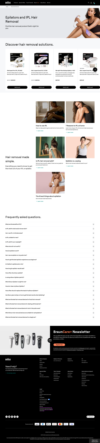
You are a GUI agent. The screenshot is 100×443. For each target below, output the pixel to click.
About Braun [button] (43, 2)
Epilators (70, 359)
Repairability (70, 376)
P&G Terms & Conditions (71, 350)
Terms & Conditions (43, 401)
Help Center (84, 376)
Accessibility (42, 397)
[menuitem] (16, 3)
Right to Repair (42, 404)
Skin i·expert (84, 360)
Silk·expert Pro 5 (85, 362)
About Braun (70, 373)
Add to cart (17, 87)
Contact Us (84, 378)
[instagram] (6, 417)
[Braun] (8, 2)
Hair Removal (56, 380)
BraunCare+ (84, 373)
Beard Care (56, 375)
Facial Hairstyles (57, 376)
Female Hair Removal (15, 6)
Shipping (83, 383)
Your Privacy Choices (43, 399)
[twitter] (17, 417)
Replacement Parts (43, 367)
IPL (82, 359)
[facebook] (15, 417)
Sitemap (41, 406)
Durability (69, 375)
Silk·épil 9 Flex (70, 360)
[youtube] (9, 417)
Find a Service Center (85, 380)
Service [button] (48, 2)
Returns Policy (84, 385)
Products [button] (16, 2)
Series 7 (41, 366)
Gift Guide (41, 375)
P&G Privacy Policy (80, 350)
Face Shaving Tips (57, 373)
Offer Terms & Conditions (44, 376)
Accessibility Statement (44, 402)
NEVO (41, 360)
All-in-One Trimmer (57, 360)
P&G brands (82, 348)
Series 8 (41, 364)
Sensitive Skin (56, 378)
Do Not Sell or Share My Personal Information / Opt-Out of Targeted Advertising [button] (46, 409)
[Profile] (91, 2)
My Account (84, 382)
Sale (40, 373)
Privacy (41, 392)
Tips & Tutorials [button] (29, 2)
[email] (12, 417)
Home (7, 6)
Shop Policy (42, 391)
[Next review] (95, 69)
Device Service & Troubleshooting (88, 375)
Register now (59, 344)
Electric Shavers (43, 359)
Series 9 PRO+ (42, 362)
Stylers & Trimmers (58, 359)
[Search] (88, 2)
